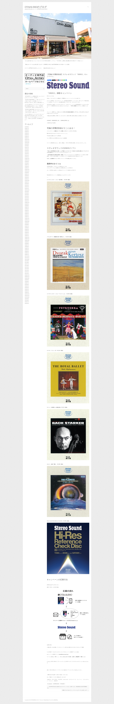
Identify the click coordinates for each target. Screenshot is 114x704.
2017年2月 (27, 271)
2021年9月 (27, 191)
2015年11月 (27, 295)
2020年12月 (27, 202)
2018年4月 (27, 249)
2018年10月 (27, 240)
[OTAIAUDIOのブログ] (57, 13)
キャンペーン (79, 679)
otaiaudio (50, 683)
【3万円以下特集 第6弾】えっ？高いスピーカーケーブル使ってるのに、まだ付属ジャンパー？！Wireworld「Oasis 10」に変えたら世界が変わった (35, 101)
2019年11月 (27, 219)
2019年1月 (27, 235)
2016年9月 (27, 279)
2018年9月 (27, 242)
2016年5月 (27, 286)
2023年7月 (27, 174)
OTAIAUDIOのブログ (36, 7)
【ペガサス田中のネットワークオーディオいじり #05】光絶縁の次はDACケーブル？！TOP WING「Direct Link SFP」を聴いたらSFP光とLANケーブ (34, 106)
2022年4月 (27, 183)
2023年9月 (27, 172)
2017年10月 (27, 259)
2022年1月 (27, 188)
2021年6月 (27, 194)
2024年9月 (27, 161)
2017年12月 (27, 256)
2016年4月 (27, 287)
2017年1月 (27, 273)
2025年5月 (27, 150)
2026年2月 (27, 136)
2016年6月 (27, 284)
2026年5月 (27, 131)
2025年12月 (27, 139)
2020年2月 (27, 215)
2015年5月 (27, 303)
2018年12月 (27, 237)
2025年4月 (27, 152)
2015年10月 (27, 297)
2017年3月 (27, 270)
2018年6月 (27, 246)
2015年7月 (27, 301)
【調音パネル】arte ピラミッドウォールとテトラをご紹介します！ (75, 690)
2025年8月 (27, 145)
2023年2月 (27, 178)
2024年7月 (27, 164)
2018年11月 (27, 238)
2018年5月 (27, 248)
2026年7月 (27, 128)
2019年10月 (27, 221)
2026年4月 (27, 133)
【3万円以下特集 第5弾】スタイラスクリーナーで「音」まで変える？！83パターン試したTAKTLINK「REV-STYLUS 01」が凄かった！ (34, 111)
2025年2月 (27, 155)
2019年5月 (27, 229)
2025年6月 (27, 149)
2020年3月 (27, 213)
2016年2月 (27, 290)
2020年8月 (27, 205)
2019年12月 (27, 218)
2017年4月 (27, 268)
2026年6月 (27, 130)
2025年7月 (27, 147)
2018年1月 (27, 254)
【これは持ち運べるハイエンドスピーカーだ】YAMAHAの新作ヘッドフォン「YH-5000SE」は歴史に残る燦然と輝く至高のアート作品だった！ (54, 60)
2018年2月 (27, 253)
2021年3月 (27, 199)
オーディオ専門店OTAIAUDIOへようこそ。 (33, 68)
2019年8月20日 (56, 683)
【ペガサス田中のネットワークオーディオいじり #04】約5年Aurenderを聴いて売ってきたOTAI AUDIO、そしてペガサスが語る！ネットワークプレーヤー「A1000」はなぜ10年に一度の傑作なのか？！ (34, 117)
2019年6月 (27, 227)
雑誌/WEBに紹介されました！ (50, 68)
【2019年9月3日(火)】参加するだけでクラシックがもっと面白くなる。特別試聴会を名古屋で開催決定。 (67, 687)
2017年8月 (27, 262)
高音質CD (56, 680)
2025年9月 (27, 144)
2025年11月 (27, 141)
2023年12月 (27, 169)
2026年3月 (27, 134)
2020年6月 (27, 208)
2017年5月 (27, 267)
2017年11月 (27, 257)
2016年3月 (27, 289)
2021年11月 (27, 190)
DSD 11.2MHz (54, 679)
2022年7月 (27, 182)
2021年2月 (27, 201)
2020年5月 (27, 210)
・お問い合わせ (28, 83)
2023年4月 (27, 175)
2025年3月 (27, 153)
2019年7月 (27, 226)
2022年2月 (27, 186)
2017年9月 (27, 260)
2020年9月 (27, 204)
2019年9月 (27, 223)
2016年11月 (27, 276)
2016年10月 (27, 278)
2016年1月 (27, 292)
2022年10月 (27, 180)
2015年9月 (27, 298)
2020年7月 (27, 207)
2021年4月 (27, 197)
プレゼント (51, 680)
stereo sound (65, 679)
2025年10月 (27, 142)
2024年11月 (27, 160)
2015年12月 (27, 294)
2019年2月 (27, 234)
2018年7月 (27, 245)
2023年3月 (27, 177)
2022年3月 (27, 185)
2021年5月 (27, 196)
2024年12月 (27, 158)
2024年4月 (27, 166)
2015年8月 (27, 300)
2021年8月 (27, 193)
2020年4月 (27, 212)
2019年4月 (27, 230)
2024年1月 (27, 167)
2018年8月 (27, 243)
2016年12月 (27, 275)
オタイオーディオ (72, 679)
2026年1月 (27, 137)
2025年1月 (27, 156)
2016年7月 (27, 283)
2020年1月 (27, 216)
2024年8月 (27, 163)
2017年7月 (27, 264)
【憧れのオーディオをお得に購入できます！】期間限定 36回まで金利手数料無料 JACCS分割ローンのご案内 (47, 64)
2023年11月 (27, 171)
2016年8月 (27, 281)
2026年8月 (27, 126)
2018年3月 (27, 251)
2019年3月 (27, 232)
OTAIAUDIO (60, 679)
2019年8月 (27, 224)
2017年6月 (27, 265)
